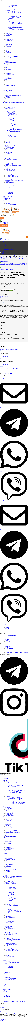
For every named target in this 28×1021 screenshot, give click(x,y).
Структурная (8, 73)
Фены (9, 135)
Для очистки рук (9, 160)
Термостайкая (8, 78)
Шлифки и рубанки (12, 128)
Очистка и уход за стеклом (14, 26)
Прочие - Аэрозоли (13, 255)
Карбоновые (8, 50)
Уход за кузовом (9, 168)
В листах (7, 91)
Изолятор (7, 35)
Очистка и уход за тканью (14, 22)
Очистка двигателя (9, 162)
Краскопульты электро (13, 140)
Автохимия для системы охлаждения (14, 177)
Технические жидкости (10, 185)
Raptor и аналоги (9, 148)
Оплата (7, 647)
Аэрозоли (6, 255)
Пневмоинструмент (12, 114)
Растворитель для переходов (12, 56)
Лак (6, 86)
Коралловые (8, 92)
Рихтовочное (8, 142)
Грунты (7, 639)
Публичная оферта (9, 648)
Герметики (7, 149)
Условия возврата (9, 651)
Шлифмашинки (11, 132)
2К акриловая (8, 67)
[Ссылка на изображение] (2, 366)
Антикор (7, 83)
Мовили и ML (8, 152)
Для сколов (8, 70)
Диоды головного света (13, 188)
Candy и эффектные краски (11, 64)
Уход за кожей (8, 166)
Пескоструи (11, 115)
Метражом (7, 96)
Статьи (7, 628)
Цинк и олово (8, 157)
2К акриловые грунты (10, 36)
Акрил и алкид (8, 81)
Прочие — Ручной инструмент (15, 129)
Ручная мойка (11, 6)
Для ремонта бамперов (10, 145)
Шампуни (7, 171)
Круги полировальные (10, 204)
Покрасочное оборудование (11, 111)
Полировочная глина (13, 19)
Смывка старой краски (10, 62)
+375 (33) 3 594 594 (4, 223)
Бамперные (8, 52)
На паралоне (8, 97)
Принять (12, 1018)
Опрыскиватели (12, 117)
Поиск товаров (3, 215)
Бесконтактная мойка (13, 5)
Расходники (11, 118)
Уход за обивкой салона (10, 169)
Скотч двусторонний (10, 108)
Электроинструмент (10, 130)
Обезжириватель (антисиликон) (12, 58)
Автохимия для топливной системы (13, 179)
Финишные (8, 47)
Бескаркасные (11, 191)
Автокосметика (9, 636)
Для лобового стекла (10, 143)
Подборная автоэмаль (10, 74)
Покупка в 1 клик (9, 290)
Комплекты (10, 193)
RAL (6, 80)
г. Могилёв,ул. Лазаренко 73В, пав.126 (9, 349)
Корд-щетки (8, 100)
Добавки (7, 61)
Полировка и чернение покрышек (13, 165)
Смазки (7, 183)
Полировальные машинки (14, 131)
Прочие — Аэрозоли (10, 89)
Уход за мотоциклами (13, 9)
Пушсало (7, 155)
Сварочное (7, 141)
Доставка (7, 649)
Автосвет (7, 187)
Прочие (7, 101)
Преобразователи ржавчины (11, 154)
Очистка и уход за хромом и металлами (17, 793)
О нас (6, 626)
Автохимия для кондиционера (12, 176)
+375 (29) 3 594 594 (4, 222)
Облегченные (8, 44)
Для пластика (8, 34)
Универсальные (9, 46)
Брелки (7, 194)
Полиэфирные (8, 40)
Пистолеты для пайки (13, 136)
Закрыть (2, 1004)
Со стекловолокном (10, 49)
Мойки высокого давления (14, 137)
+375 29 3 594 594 (9, 313)
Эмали (6, 640)
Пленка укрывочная (10, 107)
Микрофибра (8, 203)
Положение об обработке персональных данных (16, 652)
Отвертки (10, 125)
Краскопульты (11, 113)
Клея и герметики (9, 182)
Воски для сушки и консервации (15, 7)
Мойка (7, 4)
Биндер (7, 77)
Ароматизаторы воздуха (11, 159)
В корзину (3, 290)
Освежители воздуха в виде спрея (16, 29)
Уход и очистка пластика (11, 170)
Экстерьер (7, 10)
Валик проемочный (10, 104)
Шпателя (10, 126)
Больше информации (5, 1018)
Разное (7, 146)
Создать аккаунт (4, 1011)
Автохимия (8, 637)
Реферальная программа (11, 630)
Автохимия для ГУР (10, 174)
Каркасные (10, 192)
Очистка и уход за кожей (14, 24)
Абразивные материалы (10, 635)
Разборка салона (12, 124)
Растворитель (8, 55)
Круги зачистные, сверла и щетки (13, 95)
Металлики (8, 87)
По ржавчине (8, 75)
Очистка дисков (9, 163)
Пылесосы (10, 134)
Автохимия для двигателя (11, 175)
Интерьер (7, 21)
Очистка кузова (11, 11)
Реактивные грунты (10, 38)
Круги (6, 94)
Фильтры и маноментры (13, 121)
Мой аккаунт (8, 629)
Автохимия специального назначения (14, 180)
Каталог (7, 627)
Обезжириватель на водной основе (13, 60)
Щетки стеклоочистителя (11, 189)
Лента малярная (9, 106)
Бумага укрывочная (10, 103)
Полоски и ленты (9, 98)
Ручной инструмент (10, 123)
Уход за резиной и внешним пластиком (17, 790)
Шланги (10, 119)
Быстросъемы (11, 112)
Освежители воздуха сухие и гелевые (17, 802)
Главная (2, 255)
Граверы (10, 138)
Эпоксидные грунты (10, 39)
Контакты (7, 646)
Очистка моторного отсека (14, 16)
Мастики (7, 153)
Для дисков (8, 69)
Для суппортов (8, 84)
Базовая (7, 68)
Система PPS (11, 120)
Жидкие (7, 51)
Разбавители (8, 57)
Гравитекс (7, 151)
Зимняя (7, 181)
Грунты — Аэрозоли (10, 85)
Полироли (7, 202)
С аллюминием (9, 45)
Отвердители (8, 72)
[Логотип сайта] (5, 214)
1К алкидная (8, 66)
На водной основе (9, 41)
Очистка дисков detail (13, 15)
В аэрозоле (7, 33)
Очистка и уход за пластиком (15, 23)
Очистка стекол (9, 164)
